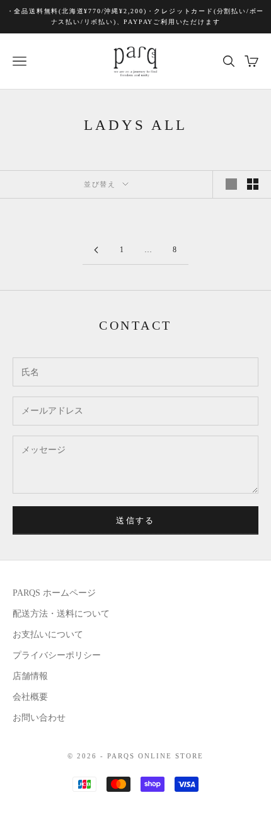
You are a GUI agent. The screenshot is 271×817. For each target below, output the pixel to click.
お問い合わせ (39, 717)
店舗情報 (30, 676)
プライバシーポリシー (57, 655)
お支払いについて (48, 634)
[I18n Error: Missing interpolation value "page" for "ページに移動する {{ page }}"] (96, 250)
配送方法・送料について (61, 613)
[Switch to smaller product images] (252, 184)
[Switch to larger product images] (231, 184)
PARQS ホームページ (54, 593)
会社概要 (30, 697)
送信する (135, 520)
